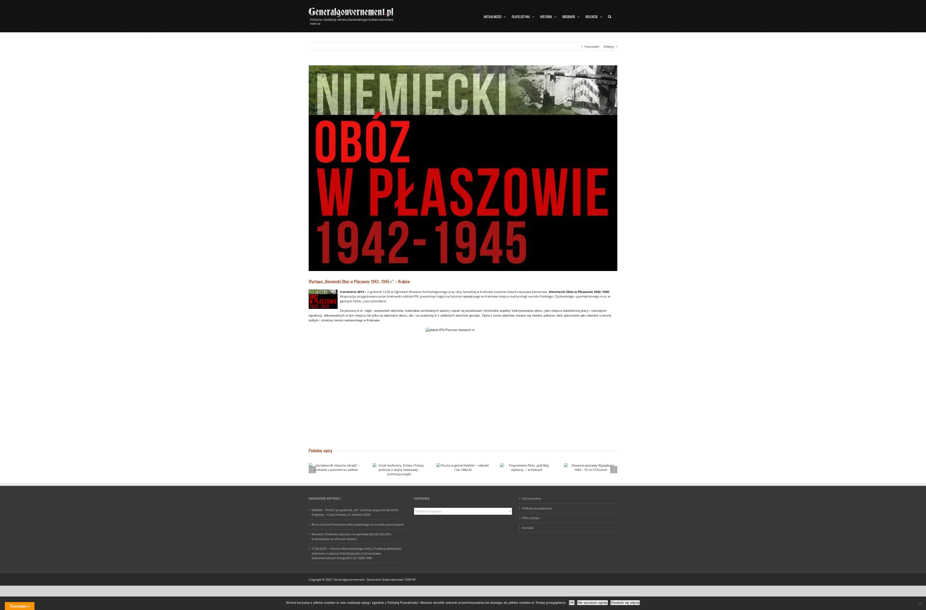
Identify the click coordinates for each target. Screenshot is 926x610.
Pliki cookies (530, 518)
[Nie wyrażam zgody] (920, 603)
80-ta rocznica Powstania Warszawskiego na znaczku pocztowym (358, 524)
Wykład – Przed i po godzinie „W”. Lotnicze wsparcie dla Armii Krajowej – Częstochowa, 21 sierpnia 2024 (355, 512)
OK (571, 602)
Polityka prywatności (537, 508)
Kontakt (528, 528)
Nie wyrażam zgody (592, 602)
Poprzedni (592, 46)
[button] (609, 16)
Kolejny (609, 46)
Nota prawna (531, 498)
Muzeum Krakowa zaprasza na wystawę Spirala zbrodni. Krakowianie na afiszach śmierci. (351, 536)
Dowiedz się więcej (625, 602)
